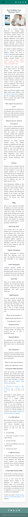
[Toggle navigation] (3, 2)
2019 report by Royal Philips (11, 94)
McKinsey (6, 54)
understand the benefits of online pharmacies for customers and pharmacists (14, 388)
